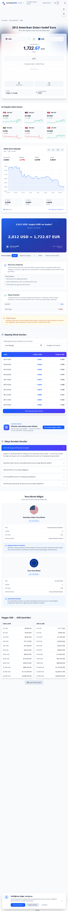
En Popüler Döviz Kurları (32, 3)
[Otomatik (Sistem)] (64, 14)
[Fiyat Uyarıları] (65, 2)
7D (48, 150)
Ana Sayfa (4, 20)
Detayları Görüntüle (53, 345)
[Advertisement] (34, 12)
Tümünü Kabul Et (18, 905)
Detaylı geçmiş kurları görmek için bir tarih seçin (18, 341)
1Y (62, 150)
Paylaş (15, 255)
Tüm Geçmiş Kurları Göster (34, 411)
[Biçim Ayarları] (64, 9)
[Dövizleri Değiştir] (34, 39)
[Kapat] (62, 901)
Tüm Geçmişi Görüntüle (56, 209)
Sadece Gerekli (32, 905)
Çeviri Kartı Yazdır (35, 682)
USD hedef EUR (13, 20)
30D (53, 150)
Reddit (40, 255)
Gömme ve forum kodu (52, 255)
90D (58, 150)
